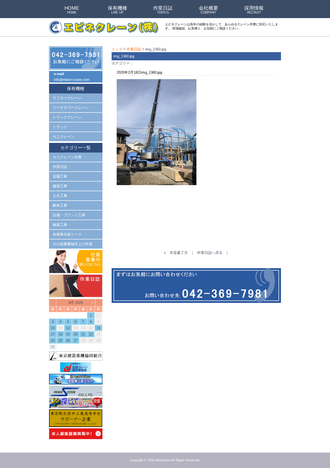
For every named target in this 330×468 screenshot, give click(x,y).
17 (53, 334)
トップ (117, 49)
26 (68, 340)
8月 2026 (76, 302)
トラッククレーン (67, 117)
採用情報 (254, 10)
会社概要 (208, 10)
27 (76, 340)
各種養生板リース (67, 234)
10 (53, 328)
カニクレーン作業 (67, 157)
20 (76, 334)
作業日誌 (162, 10)
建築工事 (60, 186)
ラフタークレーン (67, 98)
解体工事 (60, 205)
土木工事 (60, 196)
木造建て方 (179, 253)
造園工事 (60, 176)
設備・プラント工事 (69, 215)
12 (68, 328)
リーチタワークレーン (71, 107)
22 (91, 334)
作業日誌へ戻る (209, 253)
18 (60, 334)
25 (60, 340)
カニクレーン (63, 136)
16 (98, 328)
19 (68, 334)
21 (83, 334)
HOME (72, 10)
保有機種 (117, 10)
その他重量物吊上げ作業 (73, 244)
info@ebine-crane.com (72, 79)
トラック (60, 127)
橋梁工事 (60, 225)
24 (53, 340)
